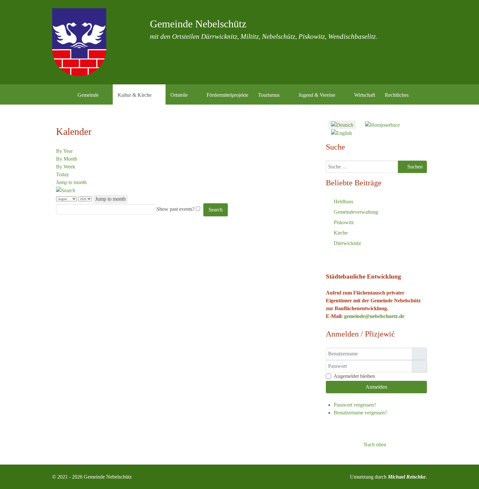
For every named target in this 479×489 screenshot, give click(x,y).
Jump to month (71, 182)
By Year (64, 151)
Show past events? (175, 209)
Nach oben (374, 444)
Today (62, 174)
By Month (66, 159)
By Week (65, 166)
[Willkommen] (64, 94)
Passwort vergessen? (355, 405)
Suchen (414, 166)
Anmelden (376, 387)
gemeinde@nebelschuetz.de (374, 316)
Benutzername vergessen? (360, 412)
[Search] (65, 190)
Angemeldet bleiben (354, 376)
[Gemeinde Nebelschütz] (79, 42)
